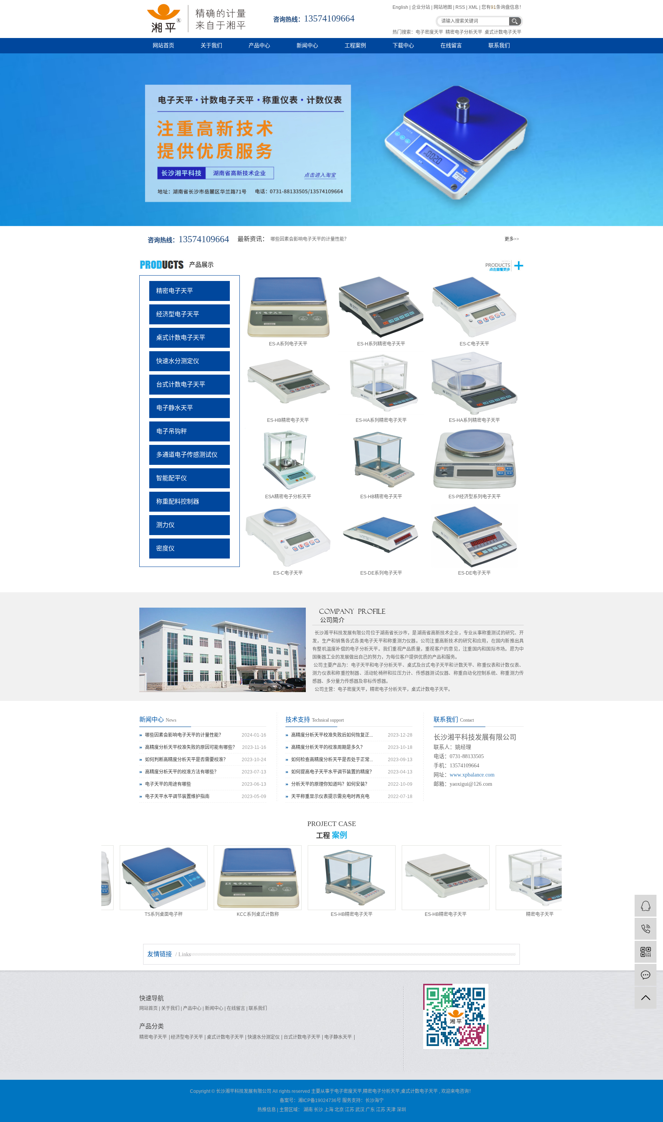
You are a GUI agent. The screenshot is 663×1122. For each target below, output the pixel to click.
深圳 (401, 1109)
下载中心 (403, 45)
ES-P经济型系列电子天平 (475, 496)
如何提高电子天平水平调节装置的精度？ (332, 772)
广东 (370, 1109)
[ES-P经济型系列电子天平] (474, 459)
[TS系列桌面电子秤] (139, 877)
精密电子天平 (174, 291)
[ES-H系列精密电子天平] (381, 307)
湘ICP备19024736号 (319, 1100)
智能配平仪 (171, 478)
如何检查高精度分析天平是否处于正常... (332, 759)
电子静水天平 (174, 408)
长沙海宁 (374, 1100)
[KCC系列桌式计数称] (233, 877)
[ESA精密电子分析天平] (288, 459)
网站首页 (163, 45)
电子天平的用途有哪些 (168, 784)
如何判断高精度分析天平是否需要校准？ (186, 759)
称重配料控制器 (177, 501)
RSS (460, 7)
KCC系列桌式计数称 (234, 914)
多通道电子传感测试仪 (187, 454)
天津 (391, 1109)
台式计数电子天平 (180, 384)
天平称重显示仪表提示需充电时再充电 (330, 796)
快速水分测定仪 (177, 361)
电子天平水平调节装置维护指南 (177, 796)
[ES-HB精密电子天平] (288, 383)
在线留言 (451, 45)
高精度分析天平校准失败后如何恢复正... (332, 735)
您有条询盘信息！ (503, 7)
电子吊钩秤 (171, 431)
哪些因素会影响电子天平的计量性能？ (309, 239)
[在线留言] (645, 975)
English (401, 7)
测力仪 (165, 525)
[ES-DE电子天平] (474, 536)
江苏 (349, 1109)
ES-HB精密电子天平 (288, 420)
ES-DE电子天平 (474, 573)
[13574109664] (645, 929)
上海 (328, 1109)
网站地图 (443, 7)
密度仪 (165, 548)
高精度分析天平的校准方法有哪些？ (182, 772)
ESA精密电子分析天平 (288, 496)
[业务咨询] (645, 906)
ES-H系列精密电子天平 (381, 344)
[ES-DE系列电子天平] (381, 536)
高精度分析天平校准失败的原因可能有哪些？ (191, 747)
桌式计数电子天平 (503, 32)
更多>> (512, 239)
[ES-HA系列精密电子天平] (381, 383)
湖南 (308, 1109)
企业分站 (421, 7)
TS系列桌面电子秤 (139, 914)
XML (473, 7)
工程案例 (355, 45)
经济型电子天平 (177, 314)
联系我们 (499, 45)
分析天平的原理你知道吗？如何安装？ (330, 784)
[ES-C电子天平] (474, 307)
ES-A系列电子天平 (288, 344)
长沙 (318, 1109)
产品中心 (259, 45)
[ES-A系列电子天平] (288, 307)
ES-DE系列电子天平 (381, 573)
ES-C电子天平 (474, 344)
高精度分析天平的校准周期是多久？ (328, 747)
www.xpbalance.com (472, 775)
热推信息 (266, 1109)
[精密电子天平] (515, 877)
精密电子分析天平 (463, 32)
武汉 (359, 1109)
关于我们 (211, 45)
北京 (339, 1109)
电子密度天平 (429, 32)
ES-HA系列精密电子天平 (381, 420)
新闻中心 (307, 45)
